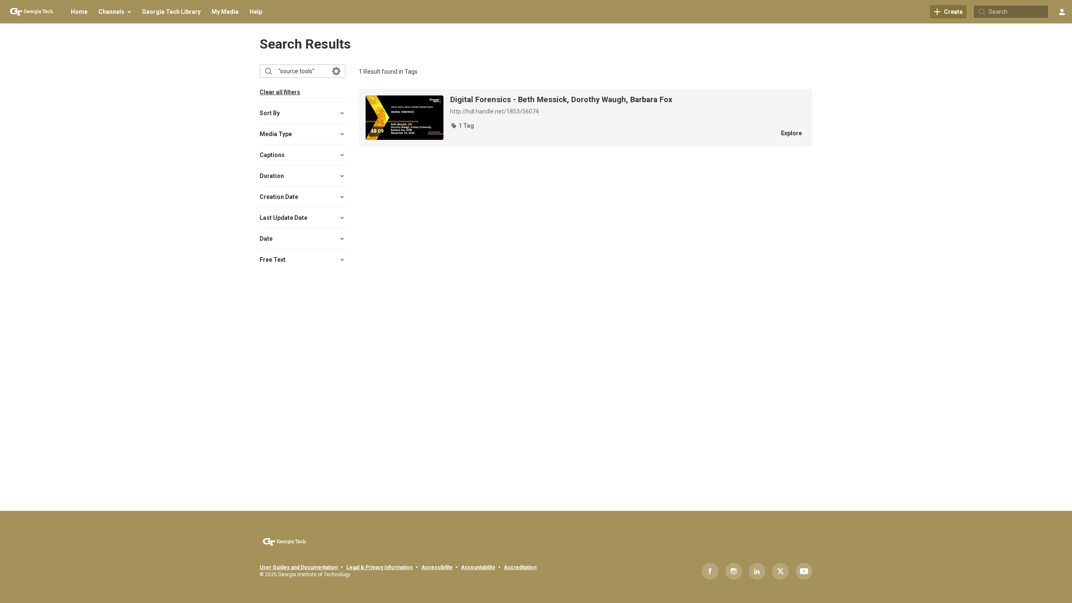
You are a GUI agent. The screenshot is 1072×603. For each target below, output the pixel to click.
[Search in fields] (336, 71)
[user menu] (1062, 11)
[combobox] (302, 71)
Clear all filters (280, 92)
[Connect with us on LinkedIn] (757, 571)
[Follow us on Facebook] (710, 571)
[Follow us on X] (780, 571)
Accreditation (520, 567)
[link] (948, 11)
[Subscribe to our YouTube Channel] (804, 571)
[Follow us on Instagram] (733, 571)
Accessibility (436, 567)
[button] (462, 125)
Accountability (478, 567)
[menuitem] (79, 11)
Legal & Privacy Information (379, 567)
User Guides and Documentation (299, 567)
